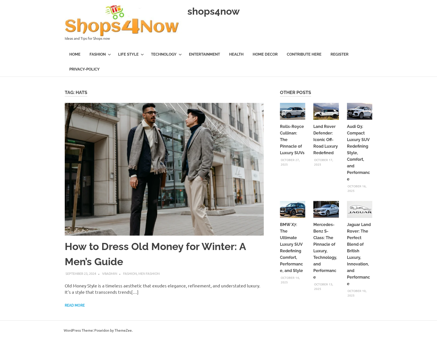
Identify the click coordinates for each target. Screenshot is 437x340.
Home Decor (265, 54)
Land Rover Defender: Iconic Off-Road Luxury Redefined (325, 139)
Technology (164, 54)
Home (74, 54)
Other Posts (295, 92)
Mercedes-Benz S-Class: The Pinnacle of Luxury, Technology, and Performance (325, 251)
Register (339, 54)
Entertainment (204, 54)
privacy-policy (84, 69)
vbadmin (109, 273)
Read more (75, 305)
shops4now (213, 11)
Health (236, 54)
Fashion (98, 54)
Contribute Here (304, 54)
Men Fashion (149, 273)
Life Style (128, 54)
